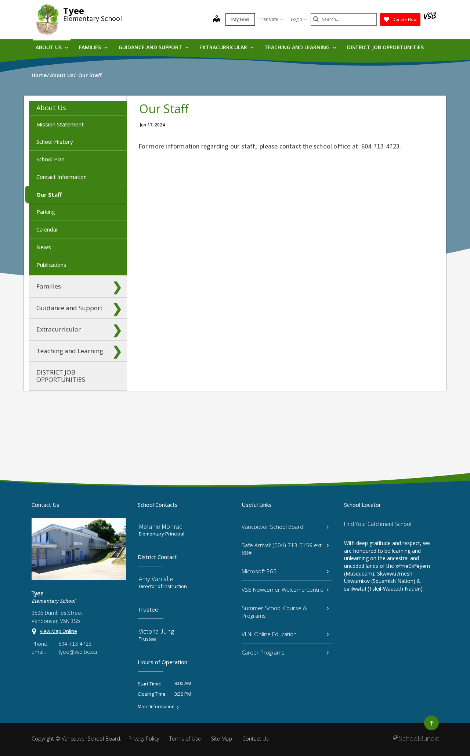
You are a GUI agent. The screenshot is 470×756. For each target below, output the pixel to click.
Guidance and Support (151, 47)
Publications (51, 264)
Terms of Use (185, 738)
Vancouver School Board (272, 526)
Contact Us (255, 738)
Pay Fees (240, 19)
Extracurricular (224, 47)
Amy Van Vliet (157, 578)
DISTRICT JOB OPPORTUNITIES (385, 47)
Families (90, 47)
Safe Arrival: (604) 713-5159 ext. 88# (282, 548)
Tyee (73, 10)
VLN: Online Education (269, 634)
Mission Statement (60, 124)
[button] (117, 108)
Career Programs (263, 652)
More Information (156, 707)
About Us (49, 47)
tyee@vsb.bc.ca (77, 651)
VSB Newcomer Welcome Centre (282, 589)
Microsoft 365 (259, 571)
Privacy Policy (144, 738)
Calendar (47, 229)
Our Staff (49, 194)
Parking (45, 211)
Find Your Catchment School (377, 523)
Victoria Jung (156, 631)
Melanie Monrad (161, 526)
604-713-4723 (74, 643)
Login (296, 19)
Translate (268, 19)
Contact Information (61, 176)
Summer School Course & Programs (274, 611)
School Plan (50, 159)
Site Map (221, 738)
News (43, 247)
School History (54, 141)
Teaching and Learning (297, 47)
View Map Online (58, 631)
